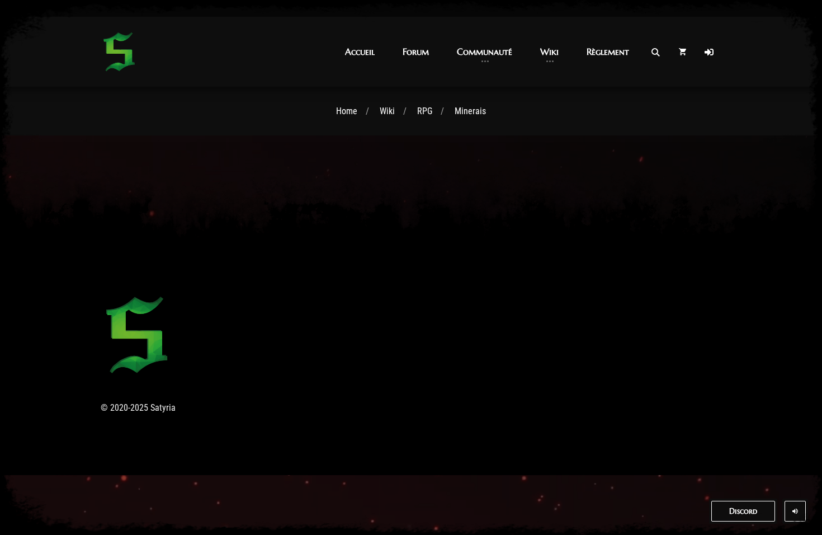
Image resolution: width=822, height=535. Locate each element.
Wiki (387, 111)
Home (346, 111)
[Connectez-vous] (709, 52)
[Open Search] (655, 52)
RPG (424, 111)
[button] (360, 51)
